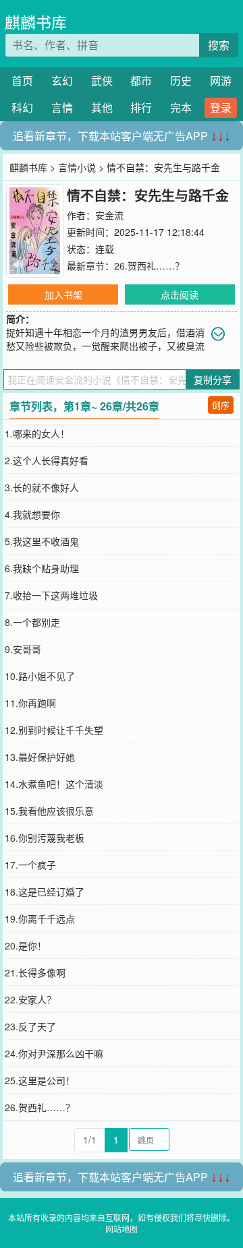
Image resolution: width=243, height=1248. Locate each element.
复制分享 (213, 379)
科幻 (22, 107)
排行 (141, 107)
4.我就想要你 (32, 514)
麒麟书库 (36, 22)
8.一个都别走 (32, 622)
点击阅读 (179, 294)
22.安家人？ (30, 999)
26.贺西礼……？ (149, 265)
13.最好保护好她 (40, 756)
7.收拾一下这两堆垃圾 (51, 595)
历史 (181, 80)
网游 (221, 80)
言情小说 (77, 167)
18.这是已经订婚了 (44, 891)
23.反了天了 (30, 1026)
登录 (221, 107)
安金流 (109, 215)
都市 (141, 80)
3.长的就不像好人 (42, 487)
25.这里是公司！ (40, 1080)
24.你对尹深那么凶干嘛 (54, 1053)
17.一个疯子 (30, 864)
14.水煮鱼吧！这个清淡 (54, 783)
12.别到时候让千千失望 (54, 730)
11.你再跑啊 (30, 703)
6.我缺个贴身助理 (42, 568)
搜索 (219, 45)
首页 (22, 80)
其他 (102, 107)
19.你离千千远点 (40, 918)
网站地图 (121, 1229)
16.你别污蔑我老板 (44, 837)
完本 (181, 107)
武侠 (102, 80)
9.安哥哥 (23, 649)
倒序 (221, 404)
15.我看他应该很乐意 (49, 810)
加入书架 (63, 294)
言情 (62, 107)
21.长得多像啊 (35, 972)
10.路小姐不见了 (40, 676)
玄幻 (62, 80)
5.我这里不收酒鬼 (42, 541)
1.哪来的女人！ (37, 433)
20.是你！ (26, 945)
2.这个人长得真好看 (46, 460)
